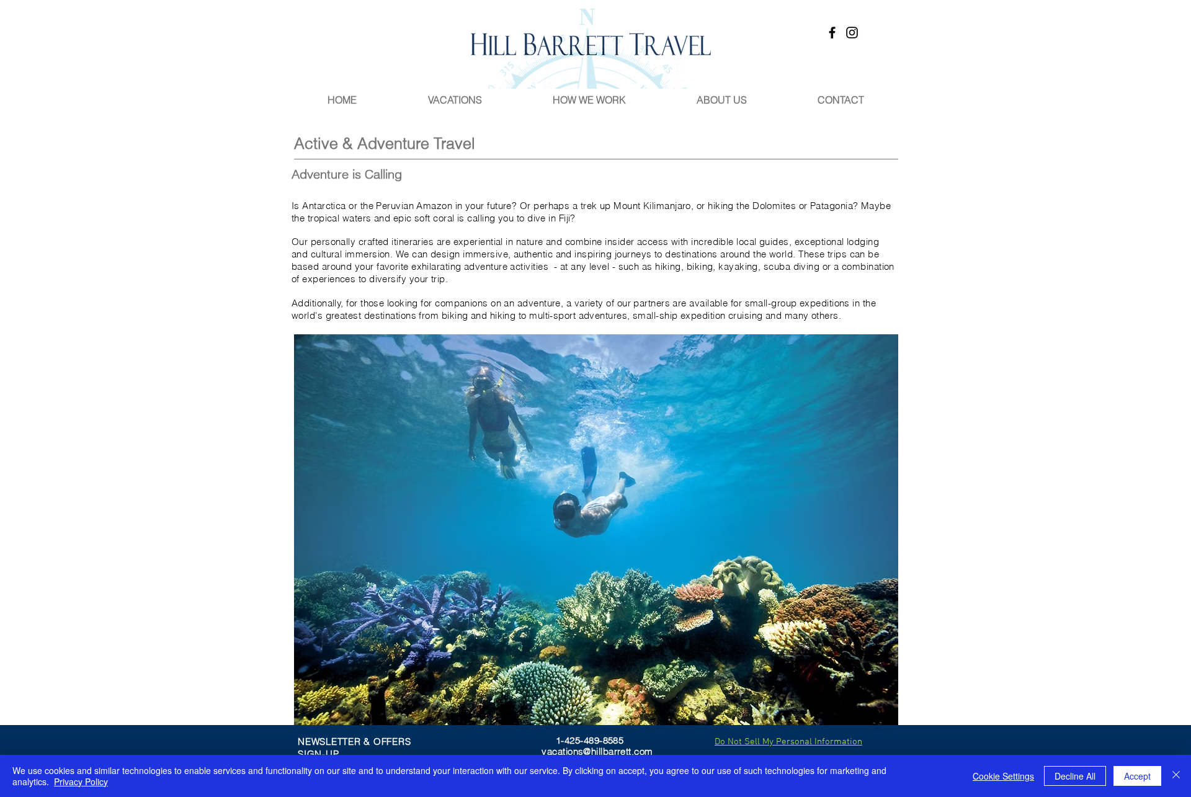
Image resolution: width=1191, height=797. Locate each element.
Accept (1137, 776)
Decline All (1075, 776)
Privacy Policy (81, 781)
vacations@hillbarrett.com (597, 751)
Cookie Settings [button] (1003, 776)
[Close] (1176, 776)
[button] (596, 529)
